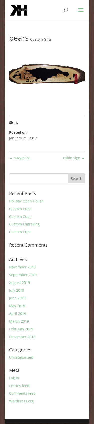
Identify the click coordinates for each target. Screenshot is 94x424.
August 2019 (19, 282)
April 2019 (17, 313)
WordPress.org (21, 401)
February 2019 (21, 328)
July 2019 (16, 290)
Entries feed (19, 385)
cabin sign (74, 157)
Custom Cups (20, 208)
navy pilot (19, 157)
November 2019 (22, 267)
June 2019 (17, 298)
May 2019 (17, 305)
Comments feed (22, 393)
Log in (14, 377)
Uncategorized (21, 357)
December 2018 (22, 336)
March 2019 (19, 321)
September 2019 (23, 274)
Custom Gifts (41, 39)
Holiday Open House (26, 201)
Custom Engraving (24, 224)
